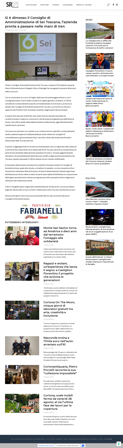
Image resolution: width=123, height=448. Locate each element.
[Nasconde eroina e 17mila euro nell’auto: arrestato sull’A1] (22, 345)
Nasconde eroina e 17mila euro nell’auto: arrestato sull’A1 (58, 341)
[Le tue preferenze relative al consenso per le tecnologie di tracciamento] (119, 444)
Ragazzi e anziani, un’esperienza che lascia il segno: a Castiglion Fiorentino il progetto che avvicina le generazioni (60, 272)
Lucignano (68, 5)
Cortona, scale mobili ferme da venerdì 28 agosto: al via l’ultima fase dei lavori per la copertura (58, 402)
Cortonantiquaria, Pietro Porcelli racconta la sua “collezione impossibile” (60, 370)
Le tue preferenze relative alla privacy (67, 445)
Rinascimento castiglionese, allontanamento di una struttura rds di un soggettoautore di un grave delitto (100, 230)
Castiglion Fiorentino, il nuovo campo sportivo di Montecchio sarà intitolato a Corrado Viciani (100, 73)
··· (95, 5)
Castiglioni (31, 5)
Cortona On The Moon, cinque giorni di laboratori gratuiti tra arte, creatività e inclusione (59, 309)
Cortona (44, 5)
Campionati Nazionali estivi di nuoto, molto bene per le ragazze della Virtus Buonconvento (99, 102)
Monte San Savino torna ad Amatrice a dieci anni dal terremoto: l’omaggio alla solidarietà (60, 234)
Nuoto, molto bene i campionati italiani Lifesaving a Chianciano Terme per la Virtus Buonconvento (100, 132)
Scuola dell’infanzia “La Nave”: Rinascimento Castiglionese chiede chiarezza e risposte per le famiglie (100, 260)
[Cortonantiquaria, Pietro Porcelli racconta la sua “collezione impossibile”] (22, 374)
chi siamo (108, 439)
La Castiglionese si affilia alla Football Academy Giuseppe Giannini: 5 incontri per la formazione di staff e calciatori (99, 44)
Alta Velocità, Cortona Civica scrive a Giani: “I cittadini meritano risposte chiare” (98, 201)
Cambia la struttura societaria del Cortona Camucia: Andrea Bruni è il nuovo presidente (99, 161)
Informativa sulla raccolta (46, 445)
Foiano (55, 5)
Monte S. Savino (84, 5)
